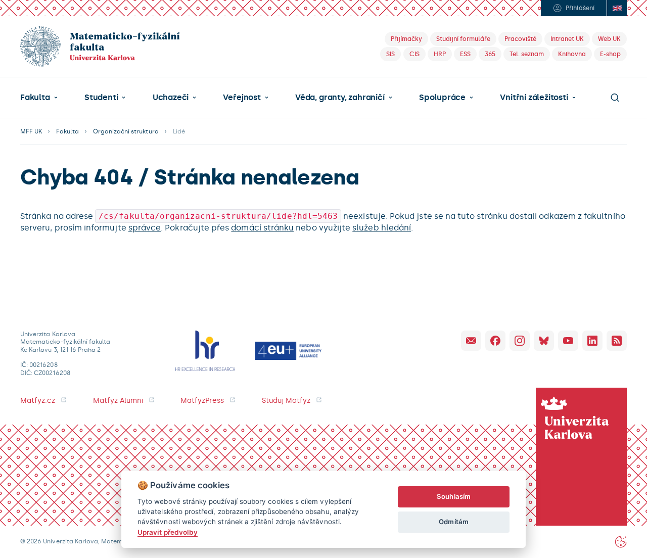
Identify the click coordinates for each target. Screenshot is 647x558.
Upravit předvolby (167, 532)
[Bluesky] (544, 341)
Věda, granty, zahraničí (340, 98)
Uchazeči (171, 98)
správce (144, 227)
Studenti (101, 98)
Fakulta (35, 98)
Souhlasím (454, 496)
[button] (39, 97)
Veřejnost (241, 98)
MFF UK (31, 131)
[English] (617, 8)
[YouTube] (568, 341)
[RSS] (617, 341)
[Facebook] (495, 341)
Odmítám (453, 522)
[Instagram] (520, 341)
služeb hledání (381, 227)
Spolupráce (442, 98)
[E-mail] (471, 341)
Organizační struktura (126, 131)
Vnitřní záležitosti (534, 98)
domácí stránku (262, 227)
